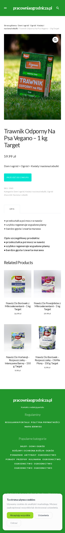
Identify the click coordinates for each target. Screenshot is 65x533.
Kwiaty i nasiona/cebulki (35, 191)
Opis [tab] (12, 209)
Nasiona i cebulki (20, 195)
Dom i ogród (23, 25)
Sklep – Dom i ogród (32, 446)
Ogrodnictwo (47, 455)
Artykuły (30, 455)
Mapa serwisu (33, 426)
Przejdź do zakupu (18, 177)
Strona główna (10, 25)
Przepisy (21, 459)
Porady (10, 459)
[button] (5, 8)
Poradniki (16, 455)
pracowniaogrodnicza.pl (32, 8)
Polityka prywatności (45, 422)
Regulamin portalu (17, 422)
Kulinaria (35, 459)
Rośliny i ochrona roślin (28, 450)
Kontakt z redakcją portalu (32, 407)
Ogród (33, 25)
